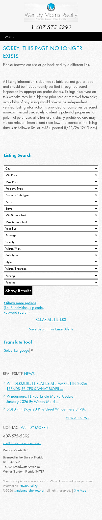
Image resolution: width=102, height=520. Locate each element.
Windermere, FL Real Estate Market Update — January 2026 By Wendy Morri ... (42, 399)
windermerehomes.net (29, 490)
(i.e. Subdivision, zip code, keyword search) (24, 308)
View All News (77, 417)
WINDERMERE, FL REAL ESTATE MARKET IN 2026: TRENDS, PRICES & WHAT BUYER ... (47, 386)
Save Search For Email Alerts (51, 329)
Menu (9, 36)
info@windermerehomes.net (22, 443)
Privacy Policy (28, 485)
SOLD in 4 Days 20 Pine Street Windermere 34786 (46, 409)
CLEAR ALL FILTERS (51, 319)
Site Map (80, 490)
